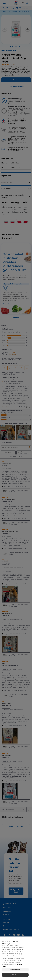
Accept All (15, 974)
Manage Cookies (15, 969)
